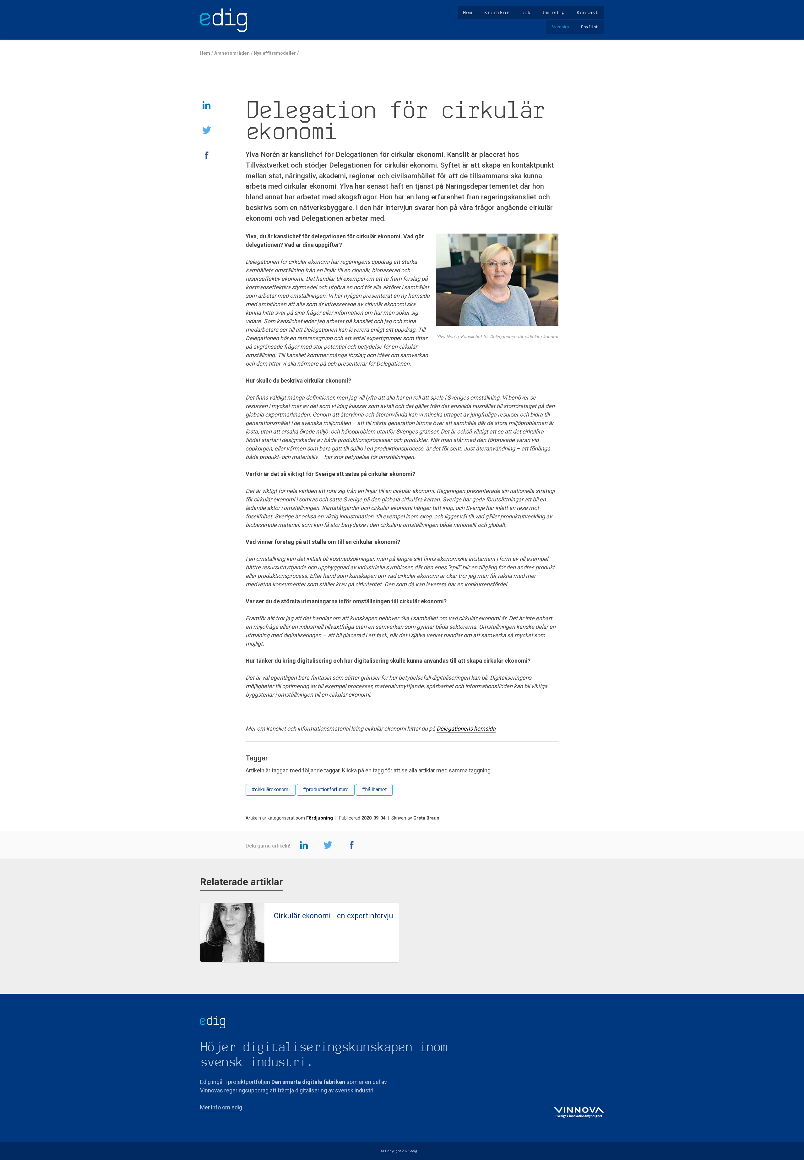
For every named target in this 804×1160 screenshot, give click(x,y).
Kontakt (588, 12)
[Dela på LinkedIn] (206, 104)
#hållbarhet (374, 790)
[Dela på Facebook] (206, 155)
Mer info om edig (221, 1107)
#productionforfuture (326, 790)
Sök (526, 12)
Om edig (554, 12)
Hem (467, 12)
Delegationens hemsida (466, 728)
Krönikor (496, 12)
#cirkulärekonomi (271, 790)
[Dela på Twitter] (206, 130)
